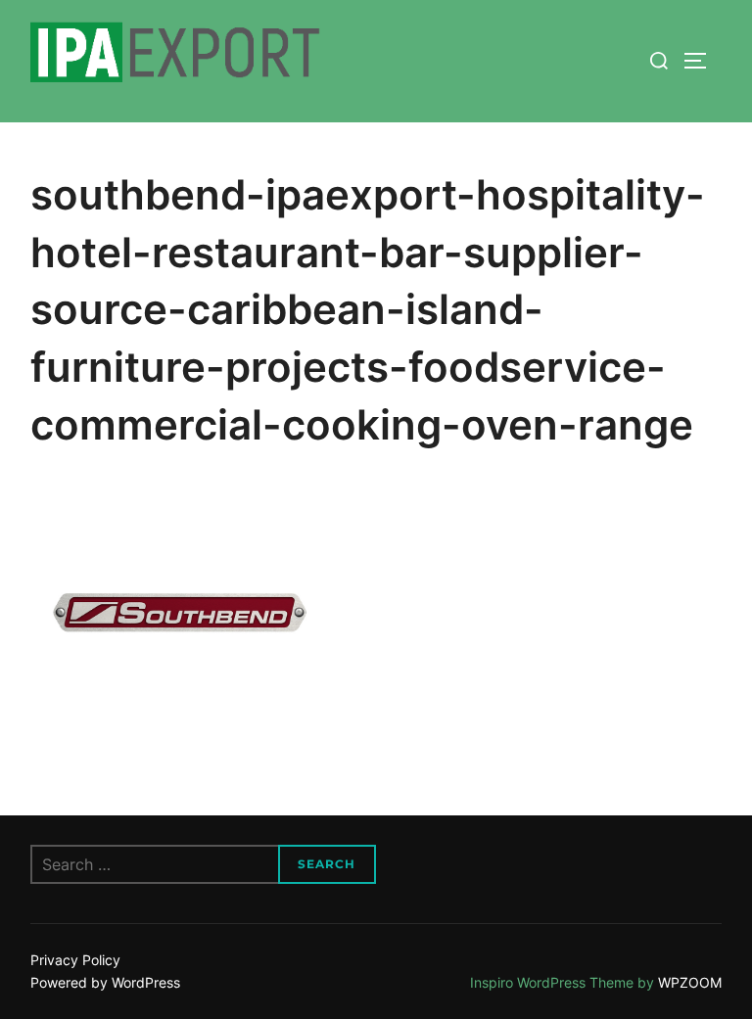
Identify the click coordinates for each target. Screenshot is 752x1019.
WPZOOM (690, 982)
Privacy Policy (75, 959)
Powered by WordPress (105, 982)
